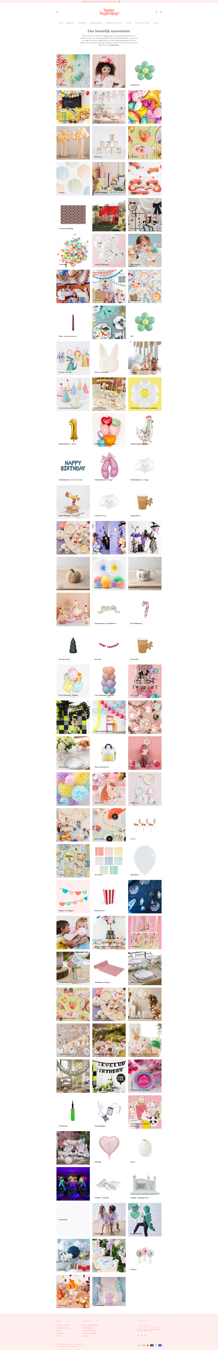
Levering (59, 1331)
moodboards (114, 45)
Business (85, 1336)
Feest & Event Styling (89, 1331)
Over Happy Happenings (90, 1325)
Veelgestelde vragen (62, 1328)
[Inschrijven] (161, 1325)
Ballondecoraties (88, 1328)
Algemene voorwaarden (63, 1325)
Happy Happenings (65, 1344)
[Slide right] (160, 1)
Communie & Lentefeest (90, 1333)
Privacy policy (61, 1346)
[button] (57, 12)
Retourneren (60, 1333)
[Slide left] (57, 1)
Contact (58, 1336)
